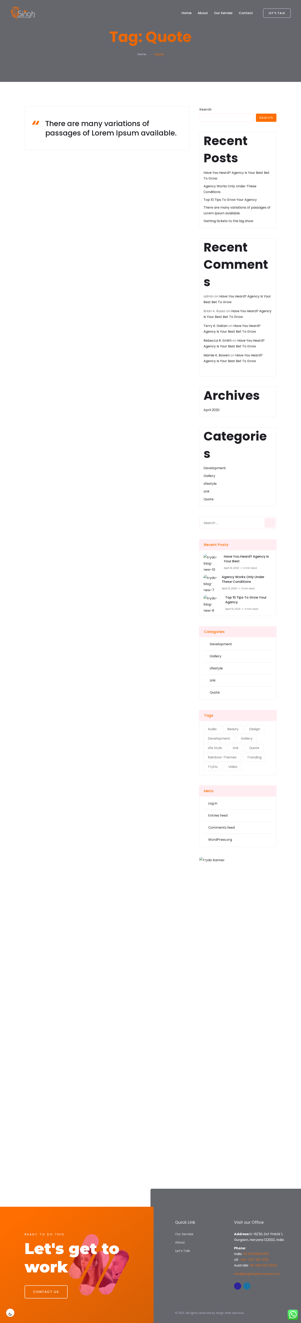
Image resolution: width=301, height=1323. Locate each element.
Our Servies (223, 13)
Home (186, 13)
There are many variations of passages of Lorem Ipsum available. (111, 128)
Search (205, 109)
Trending (254, 757)
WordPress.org (220, 839)
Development (215, 468)
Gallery (209, 475)
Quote (209, 499)
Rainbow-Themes (222, 757)
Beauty (233, 729)
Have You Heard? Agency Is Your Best (246, 559)
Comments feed (221, 827)
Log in (212, 803)
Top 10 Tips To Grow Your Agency (230, 199)
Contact (246, 13)
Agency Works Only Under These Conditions (243, 579)
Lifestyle (210, 483)
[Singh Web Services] (22, 13)
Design (254, 729)
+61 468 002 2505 (263, 1265)
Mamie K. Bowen (217, 355)
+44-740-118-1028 (254, 1259)
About (203, 13)
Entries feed (217, 815)
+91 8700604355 (255, 1254)
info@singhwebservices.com (257, 1273)
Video (232, 766)
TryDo (213, 766)
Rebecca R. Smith (218, 340)
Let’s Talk (182, 1250)
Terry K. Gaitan (215, 325)
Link (206, 491)
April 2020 (212, 410)
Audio (212, 729)
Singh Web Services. (230, 1313)
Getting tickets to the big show (228, 221)
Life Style (215, 748)
